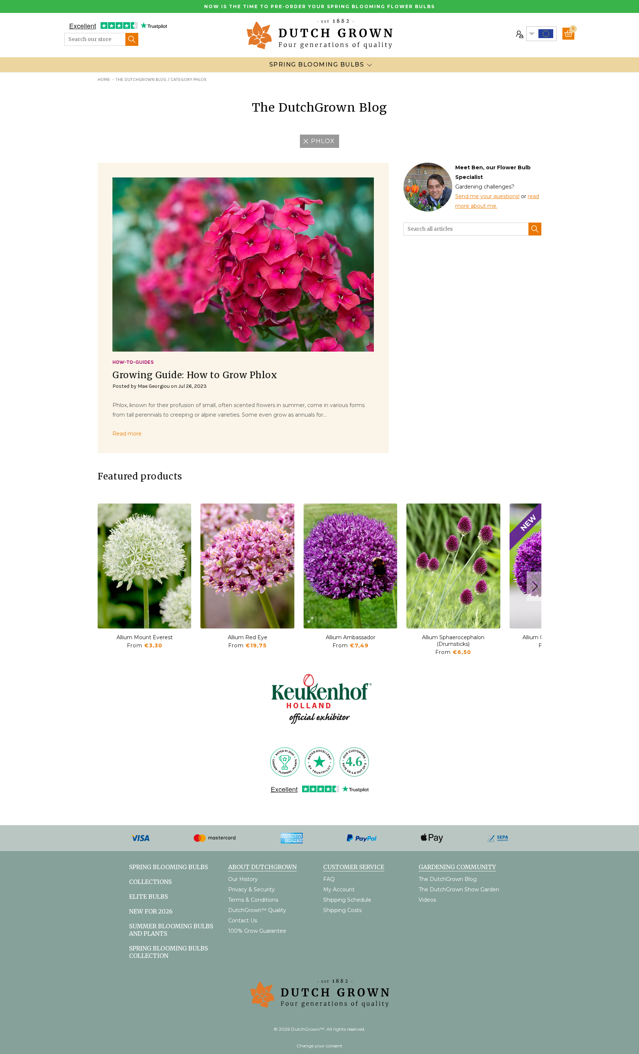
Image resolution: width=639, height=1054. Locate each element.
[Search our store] (131, 39)
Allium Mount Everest (144, 637)
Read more (127, 433)
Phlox (323, 141)
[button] (534, 586)
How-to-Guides (133, 362)
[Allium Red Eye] (247, 566)
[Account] (518, 33)
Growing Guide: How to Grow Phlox (194, 375)
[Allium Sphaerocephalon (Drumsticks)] (453, 566)
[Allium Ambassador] (350, 566)
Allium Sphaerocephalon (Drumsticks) (453, 640)
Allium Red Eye (247, 637)
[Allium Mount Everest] (144, 566)
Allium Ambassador (350, 637)
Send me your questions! (487, 196)
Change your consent (319, 1045)
